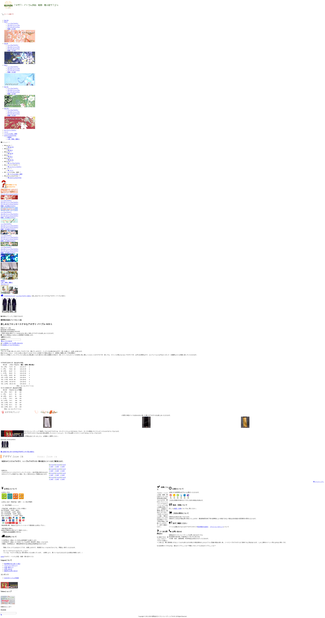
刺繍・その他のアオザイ (8, 206)
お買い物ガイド (9, 567)
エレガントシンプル (13, 25)
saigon (2, 556)
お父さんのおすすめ (10, 135)
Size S (5, 22)
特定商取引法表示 (202, 527)
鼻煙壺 (9, 137)
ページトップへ (319, 481)
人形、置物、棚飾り (13, 139)
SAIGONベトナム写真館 (11, 578)
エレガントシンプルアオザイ (9, 202)
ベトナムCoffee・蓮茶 (10, 133)
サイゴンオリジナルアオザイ (9, 194)
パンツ (6, 132)
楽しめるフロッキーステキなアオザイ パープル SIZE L (17, 451)
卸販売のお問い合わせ (11, 571)
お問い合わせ (8, 569)
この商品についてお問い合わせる (12, 343)
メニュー (5, 142)
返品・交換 (177, 508)
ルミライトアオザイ (10, 130)
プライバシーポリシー (216, 527)
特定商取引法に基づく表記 (12, 563)
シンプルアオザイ (12, 23)
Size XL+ (6, 108)
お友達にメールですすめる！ (11, 345)
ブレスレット (5, 284)
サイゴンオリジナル (13, 27)
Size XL (6, 87)
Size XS (6, 20)
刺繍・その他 (11, 29)
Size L (6, 65)
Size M (6, 43)
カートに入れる (7, 341)
